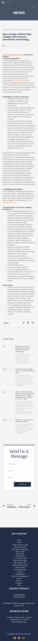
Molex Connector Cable (20, 565)
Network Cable (20, 567)
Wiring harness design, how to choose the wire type (24, 371)
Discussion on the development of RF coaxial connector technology (22, 348)
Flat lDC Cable (20, 552)
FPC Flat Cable (20, 556)
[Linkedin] (19, 638)
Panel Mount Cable (20, 570)
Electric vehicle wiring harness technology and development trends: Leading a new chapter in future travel (24, 395)
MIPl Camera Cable (20, 563)
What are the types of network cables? (24, 420)
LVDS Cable (20, 554)
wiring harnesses (19, 81)
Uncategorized (20, 574)
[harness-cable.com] (7, 6)
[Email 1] (23, 638)
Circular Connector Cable (20, 545)
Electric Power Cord (20, 547)
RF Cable (20, 572)
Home (19, 540)
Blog (19, 585)
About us (19, 581)
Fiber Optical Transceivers (20, 549)
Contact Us (19, 583)
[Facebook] (15, 638)
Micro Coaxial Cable (20, 561)
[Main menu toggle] (34, 7)
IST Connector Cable (20, 558)
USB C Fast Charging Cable (20, 576)
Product (19, 542)
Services (19, 578)
